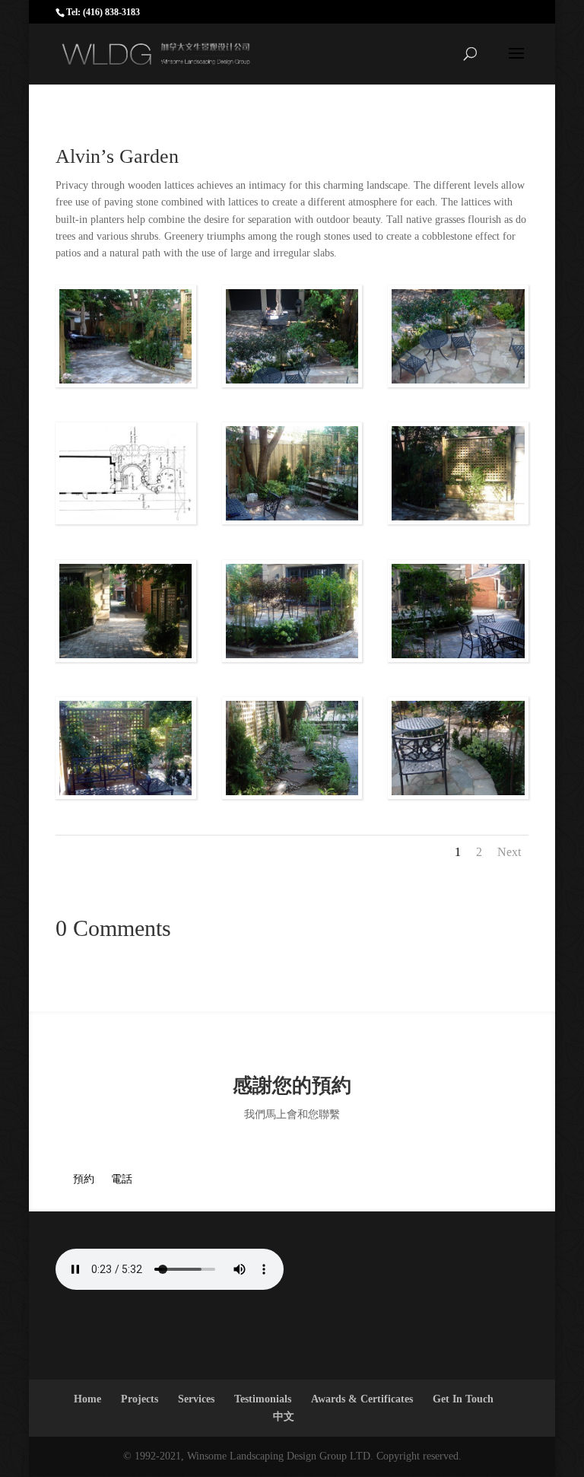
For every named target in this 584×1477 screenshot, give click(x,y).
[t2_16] (458, 795)
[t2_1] (292, 658)
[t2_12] (125, 658)
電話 (121, 1179)
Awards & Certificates (362, 1399)
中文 (283, 1416)
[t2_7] (125, 383)
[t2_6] (458, 520)
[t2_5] (458, 658)
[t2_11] (292, 795)
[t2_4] (125, 795)
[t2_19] (125, 520)
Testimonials (262, 1399)
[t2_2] (292, 520)
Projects (139, 1399)
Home (87, 1399)
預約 (83, 1179)
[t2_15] (292, 383)
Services (196, 1399)
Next (509, 851)
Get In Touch (463, 1399)
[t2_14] (458, 383)
